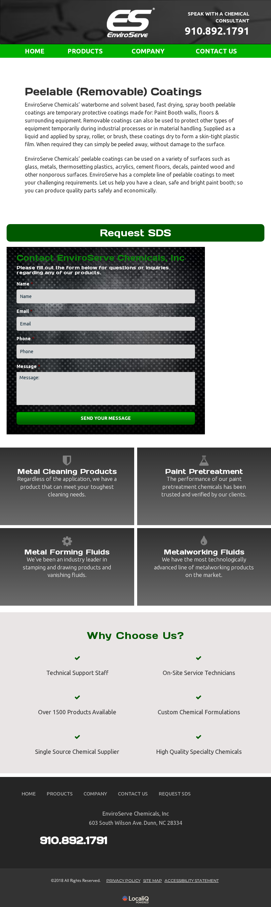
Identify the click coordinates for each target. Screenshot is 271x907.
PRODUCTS (85, 51)
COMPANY (148, 51)
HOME (34, 51)
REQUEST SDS (175, 793)
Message (28, 366)
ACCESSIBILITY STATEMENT (192, 880)
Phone (25, 338)
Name (25, 283)
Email (24, 311)
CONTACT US (216, 51)
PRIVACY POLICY (123, 880)
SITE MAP (152, 880)
